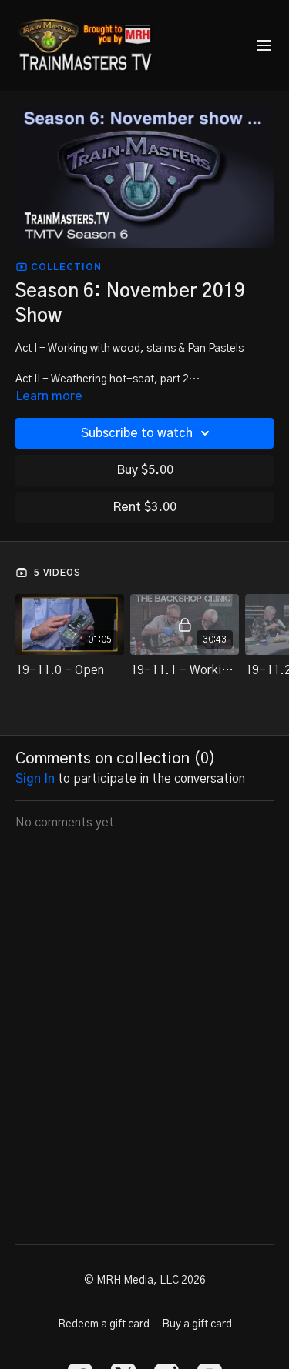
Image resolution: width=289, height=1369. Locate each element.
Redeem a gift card (104, 1324)
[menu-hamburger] (264, 45)
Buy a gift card (197, 1324)
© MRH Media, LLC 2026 (145, 1280)
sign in (35, 779)
